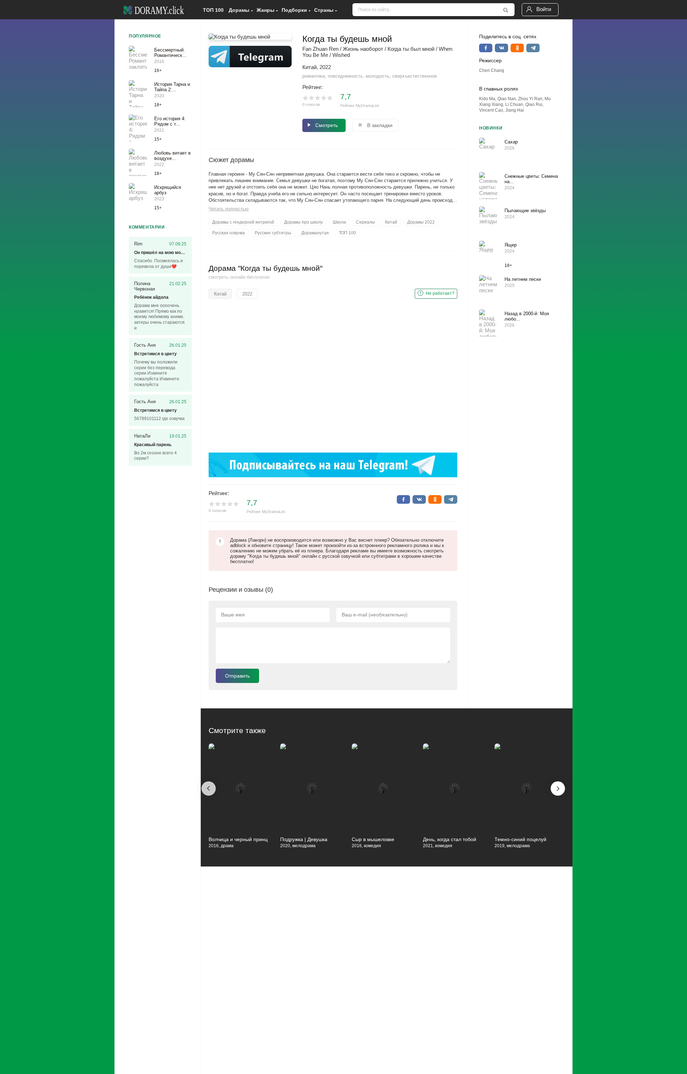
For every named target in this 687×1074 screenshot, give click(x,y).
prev (208, 788)
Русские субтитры (273, 232)
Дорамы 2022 (421, 222)
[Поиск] (506, 9)
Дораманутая (315, 232)
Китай (391, 222)
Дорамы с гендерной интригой (243, 222)
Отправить (237, 676)
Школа (339, 222)
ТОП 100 (213, 10)
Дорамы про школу (303, 222)
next (558, 788)
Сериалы (365, 222)
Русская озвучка (228, 232)
